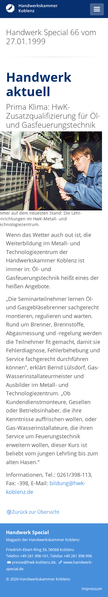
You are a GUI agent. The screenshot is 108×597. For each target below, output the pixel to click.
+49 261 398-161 (34, 556)
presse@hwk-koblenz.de (34, 562)
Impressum (92, 588)
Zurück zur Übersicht (35, 512)
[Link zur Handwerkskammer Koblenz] (38, 9)
